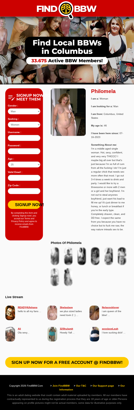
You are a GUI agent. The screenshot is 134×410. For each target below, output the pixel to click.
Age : (11, 158)
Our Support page (103, 385)
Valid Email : (15, 172)
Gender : (13, 105)
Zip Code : (14, 185)
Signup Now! (27, 204)
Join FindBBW (61, 385)
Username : (14, 132)
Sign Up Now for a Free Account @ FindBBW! (67, 362)
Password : (14, 145)
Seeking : (13, 118)
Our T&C (81, 385)
